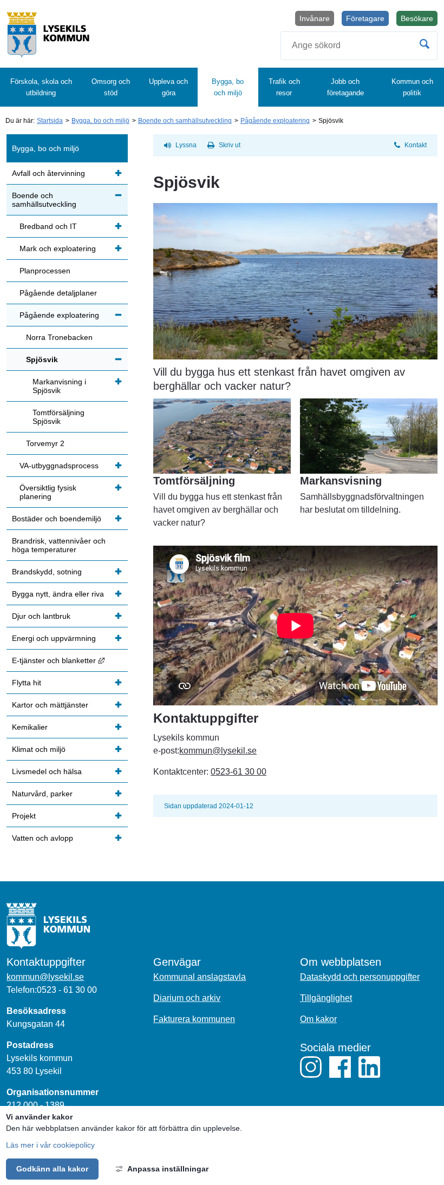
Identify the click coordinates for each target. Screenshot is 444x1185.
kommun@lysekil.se (218, 750)
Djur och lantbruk (41, 616)
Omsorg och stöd (111, 87)
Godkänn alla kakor (52, 1168)
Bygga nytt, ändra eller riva (58, 594)
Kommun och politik (412, 87)
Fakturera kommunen (194, 1019)
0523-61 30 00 (238, 771)
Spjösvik (42, 359)
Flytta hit (26, 682)
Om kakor (318, 1019)
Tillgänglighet (326, 998)
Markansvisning (341, 481)
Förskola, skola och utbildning (41, 87)
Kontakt (415, 145)
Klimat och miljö (39, 749)
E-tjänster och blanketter (70, 660)
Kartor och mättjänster (50, 704)
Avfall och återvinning (48, 173)
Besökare (419, 20)
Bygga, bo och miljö (228, 87)
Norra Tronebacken (59, 337)
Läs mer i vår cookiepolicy (50, 1145)
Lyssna (186, 145)
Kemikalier (30, 727)
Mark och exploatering (57, 248)
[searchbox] (358, 45)
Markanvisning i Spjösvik (59, 386)
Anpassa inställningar (167, 1168)
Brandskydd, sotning (47, 571)
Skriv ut (229, 145)
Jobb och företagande (345, 87)
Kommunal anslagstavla (199, 976)
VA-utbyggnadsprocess (59, 465)
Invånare (314, 18)
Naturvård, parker (42, 793)
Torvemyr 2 (45, 443)
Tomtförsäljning (194, 481)
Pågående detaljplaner (58, 293)
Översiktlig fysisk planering (47, 492)
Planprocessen (44, 270)
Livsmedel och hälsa (47, 771)
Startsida (50, 121)
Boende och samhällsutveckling (185, 121)
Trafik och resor (284, 87)
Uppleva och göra (168, 87)
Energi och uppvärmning (54, 638)
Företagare (365, 18)
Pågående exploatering (275, 121)
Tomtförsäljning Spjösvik (58, 416)
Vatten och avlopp (42, 838)
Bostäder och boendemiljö (56, 518)
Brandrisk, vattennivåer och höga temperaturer (59, 545)
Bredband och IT (48, 226)
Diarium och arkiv (186, 998)
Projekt (24, 815)
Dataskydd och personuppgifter (360, 976)
